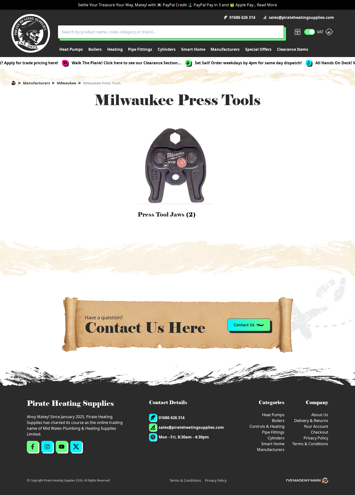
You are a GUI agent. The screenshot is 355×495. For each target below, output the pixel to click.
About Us (319, 414)
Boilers (278, 420)
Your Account (316, 426)
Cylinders (276, 438)
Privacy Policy (316, 438)
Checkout (319, 432)
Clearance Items (292, 49)
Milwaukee (66, 82)
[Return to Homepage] (30, 33)
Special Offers (258, 49)
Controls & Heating (266, 426)
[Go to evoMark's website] (307, 480)
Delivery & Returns (311, 420)
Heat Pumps (273, 414)
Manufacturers (36, 82)
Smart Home (272, 443)
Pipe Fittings (273, 432)
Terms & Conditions (310, 443)
